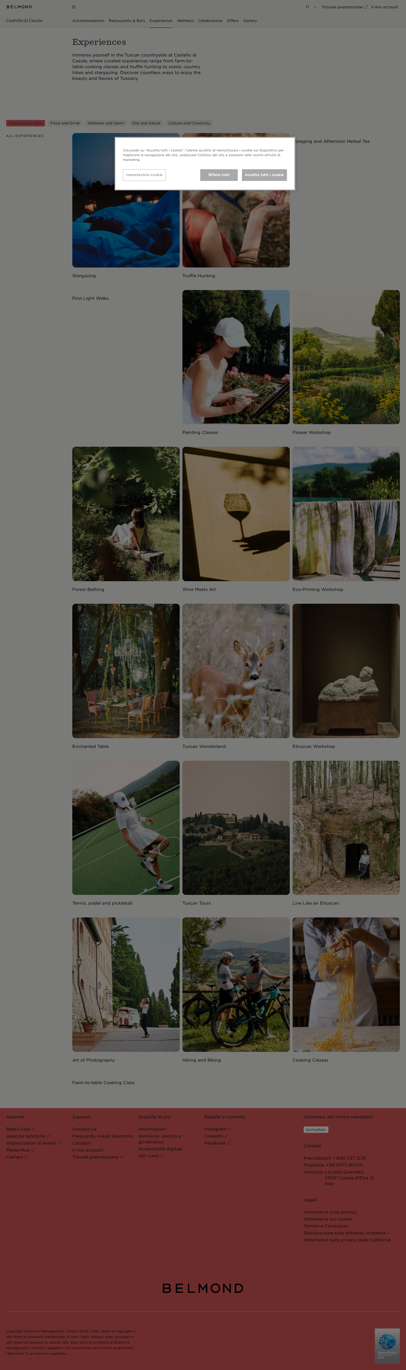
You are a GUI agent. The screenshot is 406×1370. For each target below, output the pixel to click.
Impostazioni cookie (144, 175)
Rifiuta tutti (219, 175)
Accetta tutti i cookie (264, 175)
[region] (205, 163)
